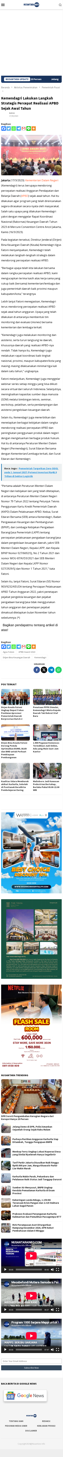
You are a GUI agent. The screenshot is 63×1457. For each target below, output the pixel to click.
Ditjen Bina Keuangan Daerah (16, 657)
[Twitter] (8, 128)
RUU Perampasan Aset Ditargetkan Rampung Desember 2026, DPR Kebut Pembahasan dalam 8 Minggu (33, 1227)
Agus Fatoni (8, 651)
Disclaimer (31, 1430)
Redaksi (46, 1421)
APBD (24, 196)
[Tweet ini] (44, 670)
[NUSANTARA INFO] (31, 4)
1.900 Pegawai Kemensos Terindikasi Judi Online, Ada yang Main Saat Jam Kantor (46, 747)
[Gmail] (23, 128)
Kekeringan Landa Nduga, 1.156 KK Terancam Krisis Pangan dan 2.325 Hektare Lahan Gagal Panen (35, 1203)
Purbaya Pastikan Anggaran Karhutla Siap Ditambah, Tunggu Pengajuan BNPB (35, 1141)
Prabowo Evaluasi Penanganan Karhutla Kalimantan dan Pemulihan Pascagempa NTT (36, 1215)
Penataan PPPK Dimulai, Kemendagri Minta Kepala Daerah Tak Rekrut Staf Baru (47, 711)
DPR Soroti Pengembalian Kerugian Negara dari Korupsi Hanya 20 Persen (27, 1118)
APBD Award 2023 (27, 651)
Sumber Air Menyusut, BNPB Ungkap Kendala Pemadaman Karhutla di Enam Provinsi (33, 1190)
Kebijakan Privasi (46, 1425)
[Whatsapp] (13, 128)
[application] (31, 1256)
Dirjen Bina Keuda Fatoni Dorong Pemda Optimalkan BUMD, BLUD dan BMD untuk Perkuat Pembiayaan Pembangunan (14, 750)
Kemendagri (40, 657)
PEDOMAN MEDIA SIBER (16, 1425)
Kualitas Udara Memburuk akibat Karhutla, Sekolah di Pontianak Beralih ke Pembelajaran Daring (15, 785)
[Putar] (5, 1269)
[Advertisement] (31, 42)
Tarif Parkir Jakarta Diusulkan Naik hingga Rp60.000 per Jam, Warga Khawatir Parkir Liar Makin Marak (35, 1165)
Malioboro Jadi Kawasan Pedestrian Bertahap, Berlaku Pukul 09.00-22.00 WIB (46, 785)
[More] (33, 128)
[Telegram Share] (51, 670)
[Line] (28, 128)
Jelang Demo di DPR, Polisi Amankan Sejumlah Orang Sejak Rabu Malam (32, 1128)
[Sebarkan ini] (37, 670)
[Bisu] (52, 1269)
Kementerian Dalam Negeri (41, 180)
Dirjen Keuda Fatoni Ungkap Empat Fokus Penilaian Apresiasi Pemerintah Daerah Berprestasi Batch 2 (12, 713)
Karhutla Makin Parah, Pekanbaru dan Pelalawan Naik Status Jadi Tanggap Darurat (37, 1178)
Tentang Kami (16, 1421)
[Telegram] (18, 128)
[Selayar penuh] (57, 1269)
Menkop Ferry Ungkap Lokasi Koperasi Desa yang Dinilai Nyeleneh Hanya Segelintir (36, 1153)
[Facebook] (3, 128)
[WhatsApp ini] (58, 670)
